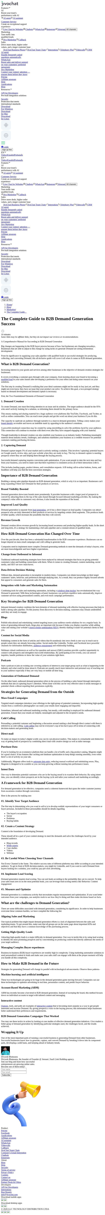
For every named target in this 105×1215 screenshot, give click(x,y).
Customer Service (8, 22)
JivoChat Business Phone (14, 50)
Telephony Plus (67, 50)
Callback (22, 40)
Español (10, 155)
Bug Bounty (6, 1192)
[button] (52, 8)
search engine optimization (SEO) (43, 627)
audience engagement (42, 645)
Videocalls (80, 50)
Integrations (53, 50)
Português (18, 155)
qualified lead (7, 379)
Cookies (4, 1175)
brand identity (7, 423)
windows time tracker (66, 590)
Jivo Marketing (9, 40)
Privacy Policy (7, 1172)
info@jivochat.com (9, 1194)
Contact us (5, 1177)
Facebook (5, 1133)
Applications (6, 84)
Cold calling (29, 726)
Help (3, 82)
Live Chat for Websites (13, 29)
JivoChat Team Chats (36, 50)
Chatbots (29, 29)
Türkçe (4, 155)
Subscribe (6, 1075)
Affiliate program (8, 79)
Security (4, 1167)
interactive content (44, 1006)
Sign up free (7, 150)
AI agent (7, 18)
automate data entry (41, 761)
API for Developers (9, 1187)
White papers (12, 845)
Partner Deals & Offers (11, 1182)
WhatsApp (39, 29)
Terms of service (8, 1170)
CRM (89, 50)
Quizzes (4, 1006)
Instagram (51, 29)
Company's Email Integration (13, 1153)
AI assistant (18, 18)
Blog (3, 87)
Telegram (61, 29)
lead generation (39, 510)
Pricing (4, 77)
